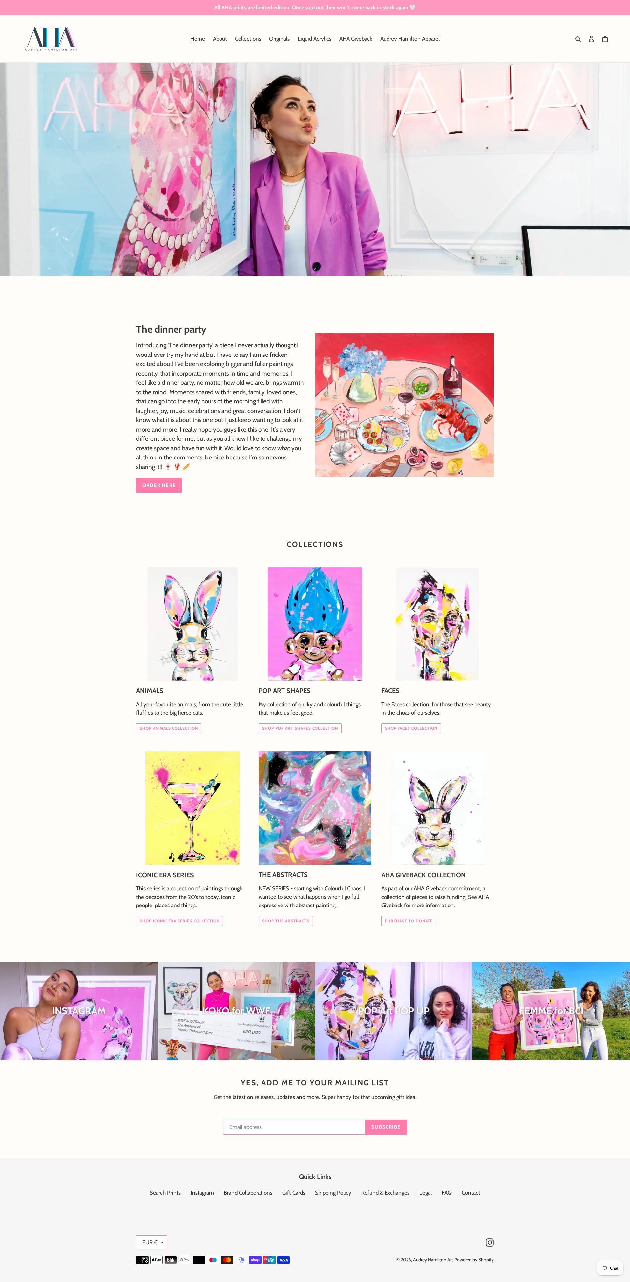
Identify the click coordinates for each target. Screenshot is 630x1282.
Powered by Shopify (474, 1260)
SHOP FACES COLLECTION (411, 728)
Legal (425, 1193)
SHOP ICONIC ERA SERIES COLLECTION (180, 920)
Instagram (202, 1193)
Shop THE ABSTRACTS (285, 920)
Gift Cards (293, 1193)
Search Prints (165, 1193)
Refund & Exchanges (385, 1193)
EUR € (150, 1242)
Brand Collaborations (248, 1193)
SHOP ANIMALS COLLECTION (169, 728)
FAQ (447, 1193)
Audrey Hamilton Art (433, 1260)
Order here (159, 485)
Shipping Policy (333, 1193)
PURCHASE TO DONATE (409, 920)
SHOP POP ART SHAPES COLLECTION (300, 728)
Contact (471, 1193)
